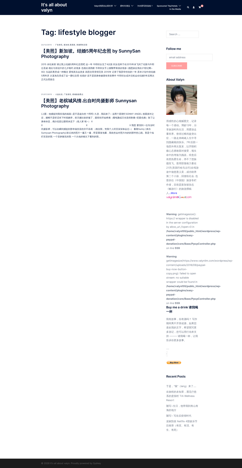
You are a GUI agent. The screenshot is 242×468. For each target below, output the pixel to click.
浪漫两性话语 (81, 45)
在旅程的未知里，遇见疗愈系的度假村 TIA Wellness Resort (181, 396)
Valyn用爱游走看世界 (103, 6)
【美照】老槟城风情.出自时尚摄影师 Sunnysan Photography (89, 103)
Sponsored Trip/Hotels (167, 6)
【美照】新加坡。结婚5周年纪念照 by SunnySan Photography (90, 53)
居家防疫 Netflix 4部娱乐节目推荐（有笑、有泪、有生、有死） (181, 425)
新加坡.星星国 (69, 45)
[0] (200, 7)
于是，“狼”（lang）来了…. (181, 386)
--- (167, 349)
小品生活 (59, 94)
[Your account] (194, 7)
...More (173, 193)
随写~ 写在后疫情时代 (178, 415)
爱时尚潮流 (125, 6)
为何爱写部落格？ (145, 6)
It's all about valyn (54, 7)
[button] (188, 7)
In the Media (175, 9)
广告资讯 (58, 45)
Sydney (97, 463)
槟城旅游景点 (77, 94)
